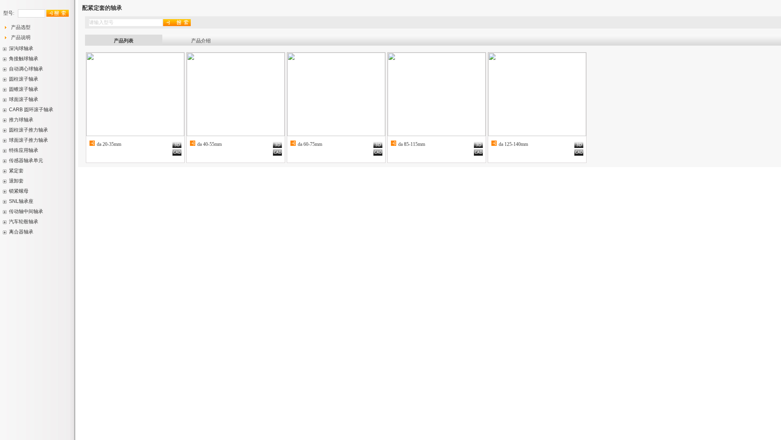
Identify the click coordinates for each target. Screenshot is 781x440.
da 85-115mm (411, 144)
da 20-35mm (109, 144)
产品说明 (21, 37)
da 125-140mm (513, 144)
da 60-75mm (310, 144)
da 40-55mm (209, 144)
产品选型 (21, 27)
